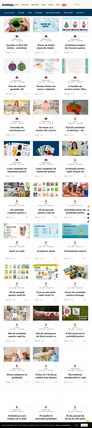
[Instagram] (88, 210)
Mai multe (79, 12)
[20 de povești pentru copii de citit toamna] (46, 189)
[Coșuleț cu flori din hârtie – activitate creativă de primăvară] (17, 24)
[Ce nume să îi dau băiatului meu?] (46, 24)
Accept (84, 425)
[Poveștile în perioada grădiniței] (46, 395)
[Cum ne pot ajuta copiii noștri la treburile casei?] (46, 272)
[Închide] (90, 425)
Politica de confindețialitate (62, 425)
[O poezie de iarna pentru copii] (46, 66)
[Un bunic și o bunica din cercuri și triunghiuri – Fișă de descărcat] (46, 107)
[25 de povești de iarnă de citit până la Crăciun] (75, 395)
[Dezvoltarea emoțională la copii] (75, 354)
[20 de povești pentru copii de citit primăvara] (17, 272)
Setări (76, 425)
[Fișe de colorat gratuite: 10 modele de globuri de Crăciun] (17, 66)
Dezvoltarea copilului (53, 12)
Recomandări (68, 12)
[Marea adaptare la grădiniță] (17, 354)
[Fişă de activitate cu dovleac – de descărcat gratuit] (75, 107)
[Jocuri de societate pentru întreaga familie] (75, 272)
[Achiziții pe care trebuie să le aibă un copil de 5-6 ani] (17, 395)
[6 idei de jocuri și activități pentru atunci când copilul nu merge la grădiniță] (75, 313)
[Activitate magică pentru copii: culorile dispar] (75, 24)
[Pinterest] (88, 218)
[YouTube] (88, 214)
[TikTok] (88, 221)
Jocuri (30, 12)
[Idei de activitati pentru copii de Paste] (17, 313)
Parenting (38, 12)
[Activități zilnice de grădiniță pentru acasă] (75, 189)
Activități (21, 12)
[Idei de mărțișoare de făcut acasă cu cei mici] (46, 313)
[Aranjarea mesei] (46, 230)
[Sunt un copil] (17, 230)
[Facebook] (88, 206)
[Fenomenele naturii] (75, 230)
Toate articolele (9, 12)
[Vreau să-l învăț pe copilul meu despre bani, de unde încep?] (46, 354)
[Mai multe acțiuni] (27, 36)
